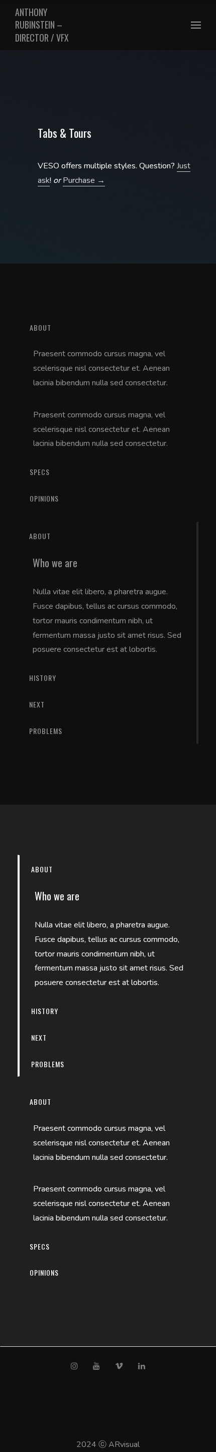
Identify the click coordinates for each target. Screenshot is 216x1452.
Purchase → (84, 180)
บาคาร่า (77, 1419)
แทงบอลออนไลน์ (123, 1419)
